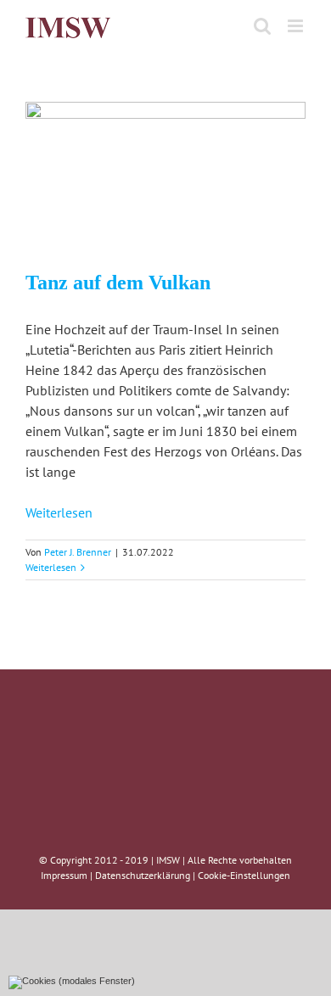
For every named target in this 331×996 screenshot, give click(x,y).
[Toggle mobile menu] (297, 26)
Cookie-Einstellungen (244, 875)
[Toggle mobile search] (262, 26)
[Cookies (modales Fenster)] (71, 982)
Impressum (64, 875)
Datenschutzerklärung (142, 875)
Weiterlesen (59, 512)
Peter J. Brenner (77, 552)
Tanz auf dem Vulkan (117, 282)
